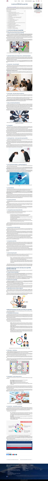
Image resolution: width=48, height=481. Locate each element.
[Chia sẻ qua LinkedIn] (14, 454)
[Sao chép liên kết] (16, 454)
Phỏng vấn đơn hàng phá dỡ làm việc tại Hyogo (25, 459)
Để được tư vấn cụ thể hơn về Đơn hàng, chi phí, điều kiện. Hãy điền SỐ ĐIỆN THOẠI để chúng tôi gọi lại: (19, 442)
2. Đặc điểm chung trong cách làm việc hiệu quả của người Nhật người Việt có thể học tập (16, 22)
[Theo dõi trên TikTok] (8, 476)
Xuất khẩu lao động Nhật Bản (26, 470)
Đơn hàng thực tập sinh (25, 466)
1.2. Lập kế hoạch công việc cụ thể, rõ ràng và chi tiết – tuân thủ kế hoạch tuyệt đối (15, 13)
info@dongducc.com (11, 472)
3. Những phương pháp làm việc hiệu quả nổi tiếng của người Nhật (14, 25)
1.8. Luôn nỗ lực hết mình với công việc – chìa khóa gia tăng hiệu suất (14, 17)
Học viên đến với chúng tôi (25, 468)
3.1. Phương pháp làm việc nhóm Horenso (12, 26)
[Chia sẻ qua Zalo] (8, 454)
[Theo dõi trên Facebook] (7, 476)
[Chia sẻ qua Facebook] (7, 454)
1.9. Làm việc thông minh (10, 18)
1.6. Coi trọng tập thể (10, 16)
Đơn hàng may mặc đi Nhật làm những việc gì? (12, 459)
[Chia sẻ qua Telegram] (11, 454)
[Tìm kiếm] (41, 1)
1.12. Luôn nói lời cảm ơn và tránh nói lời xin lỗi (12, 20)
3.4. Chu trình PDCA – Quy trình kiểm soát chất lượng (13, 28)
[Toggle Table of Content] (24, 11)
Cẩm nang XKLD (24, 469)
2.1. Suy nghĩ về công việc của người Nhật (12, 23)
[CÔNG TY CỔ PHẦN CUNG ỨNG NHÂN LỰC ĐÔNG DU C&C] (9, 1)
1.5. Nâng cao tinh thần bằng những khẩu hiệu (12, 15)
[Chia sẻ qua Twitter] (10, 454)
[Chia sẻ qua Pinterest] (13, 454)
